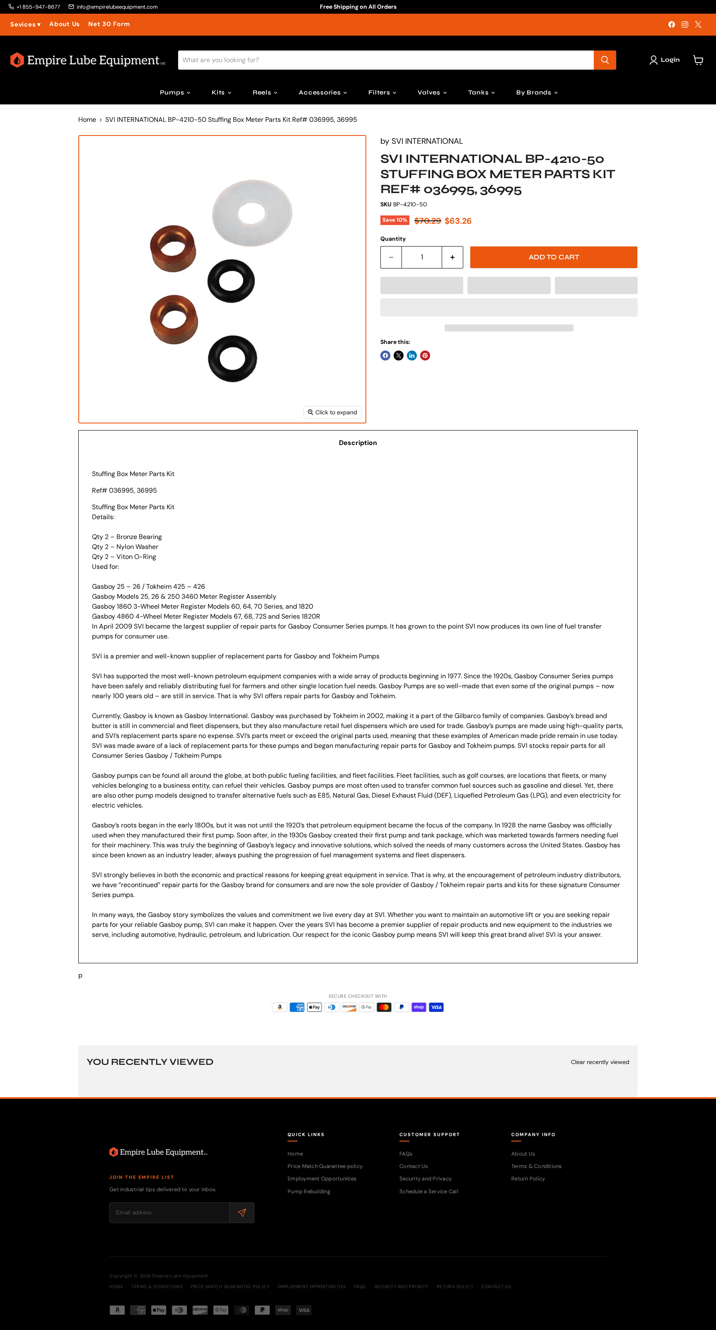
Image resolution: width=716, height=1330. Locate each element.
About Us (64, 24)
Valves (430, 92)
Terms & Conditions (536, 1166)
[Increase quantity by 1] (452, 257)
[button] (421, 285)
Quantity (393, 238)
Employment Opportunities (322, 1178)
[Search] (605, 60)
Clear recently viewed (600, 1062)
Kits (219, 92)
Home (87, 119)
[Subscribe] (241, 1213)
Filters (380, 92)
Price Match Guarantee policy (325, 1166)
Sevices (25, 24)
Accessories (320, 92)
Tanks (479, 92)
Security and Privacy (425, 1178)
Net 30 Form (109, 24)
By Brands (534, 92)
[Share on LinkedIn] (412, 355)
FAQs (406, 1153)
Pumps (173, 92)
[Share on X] (399, 355)
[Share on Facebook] (385, 355)
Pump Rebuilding (309, 1191)
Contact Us (413, 1166)
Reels (263, 92)
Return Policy (528, 1178)
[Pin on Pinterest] (425, 355)
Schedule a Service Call (428, 1191)
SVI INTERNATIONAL (427, 141)
